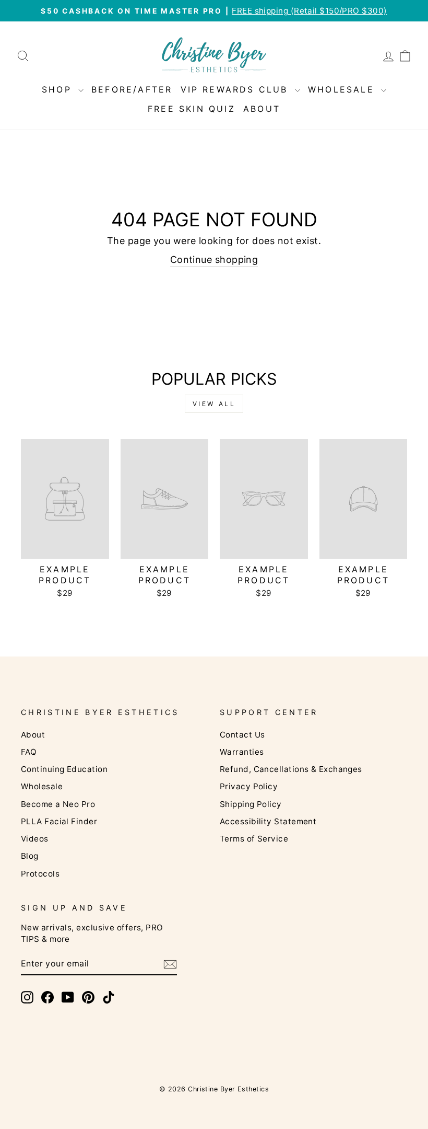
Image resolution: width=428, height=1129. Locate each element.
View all (214, 404)
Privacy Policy (249, 786)
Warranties (242, 752)
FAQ (29, 752)
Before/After (131, 89)
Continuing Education (64, 769)
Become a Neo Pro (58, 804)
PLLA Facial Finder (59, 821)
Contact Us (242, 735)
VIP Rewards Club (236, 89)
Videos (35, 839)
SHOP (59, 89)
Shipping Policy (251, 804)
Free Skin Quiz (191, 108)
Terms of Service (254, 839)
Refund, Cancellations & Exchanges (291, 769)
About (33, 735)
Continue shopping (214, 259)
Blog (30, 856)
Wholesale (42, 786)
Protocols (40, 874)
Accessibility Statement (268, 821)
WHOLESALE (343, 89)
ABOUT (261, 108)
